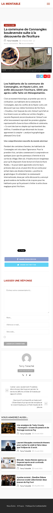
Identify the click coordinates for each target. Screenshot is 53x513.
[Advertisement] (26, 12)
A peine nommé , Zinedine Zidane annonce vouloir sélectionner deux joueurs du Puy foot (32, 479)
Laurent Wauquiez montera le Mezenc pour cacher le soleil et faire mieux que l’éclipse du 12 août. (33, 445)
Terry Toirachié (12, 41)
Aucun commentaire (11, 43)
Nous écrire (11, 506)
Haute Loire (9, 25)
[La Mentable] (11, 4)
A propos (20, 506)
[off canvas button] (48, 4)
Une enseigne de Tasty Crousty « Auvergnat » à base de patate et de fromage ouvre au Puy (33, 427)
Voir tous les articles (26, 370)
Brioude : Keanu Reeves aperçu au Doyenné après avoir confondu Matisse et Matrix (31, 462)
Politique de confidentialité (36, 506)
